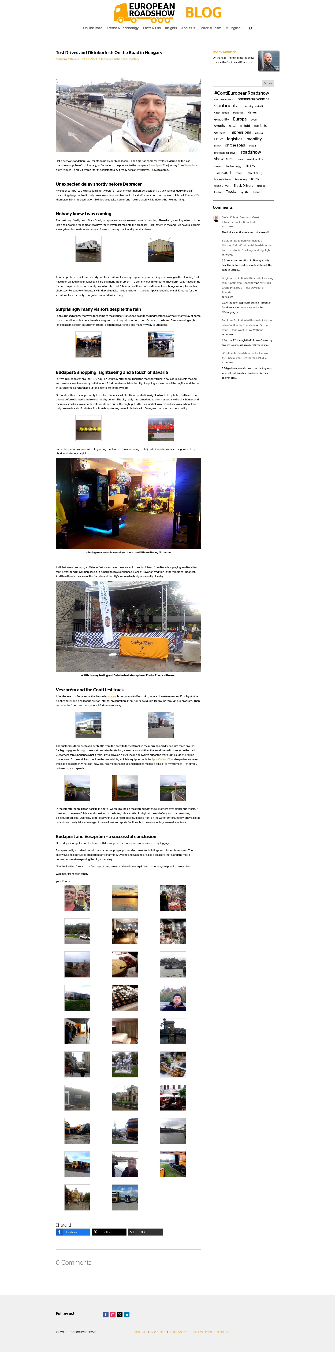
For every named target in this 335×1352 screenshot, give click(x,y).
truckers (218, 192)
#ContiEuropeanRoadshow (241, 92)
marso (112, 696)
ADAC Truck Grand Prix (223, 99)
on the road (235, 144)
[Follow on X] (119, 1314)
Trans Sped (155, 165)
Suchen (268, 83)
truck (255, 178)
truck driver (221, 185)
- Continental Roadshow (236, 353)
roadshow (251, 151)
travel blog (254, 172)
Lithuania (259, 132)
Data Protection (201, 1332)
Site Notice (158, 1332)
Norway (217, 145)
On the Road (119, 59)
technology (233, 166)
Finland (232, 126)
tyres (244, 191)
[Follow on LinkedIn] (126, 1314)
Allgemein (105, 59)
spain (240, 159)
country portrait (253, 106)
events (219, 125)
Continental (227, 105)
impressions (240, 131)
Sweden (218, 166)
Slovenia (189, 165)
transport (223, 172)
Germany (219, 132)
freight (245, 125)
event (254, 119)
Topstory (133, 59)
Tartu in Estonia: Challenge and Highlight (246, 250)
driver (252, 112)
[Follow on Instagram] (113, 1314)
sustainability (255, 159)
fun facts (260, 125)
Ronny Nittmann (69, 59)
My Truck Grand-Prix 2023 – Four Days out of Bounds (246, 287)
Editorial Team (210, 28)
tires (250, 165)
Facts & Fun (152, 28)
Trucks (231, 191)
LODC (218, 139)
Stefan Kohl (229, 217)
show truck (224, 158)
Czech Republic (221, 112)
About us (140, 1332)
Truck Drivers (243, 185)
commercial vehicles (253, 98)
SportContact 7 (161, 759)
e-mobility (221, 119)
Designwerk (238, 112)
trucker (262, 185)
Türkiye (256, 191)
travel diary (222, 179)
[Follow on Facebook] (106, 1314)
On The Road (92, 28)
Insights (171, 28)
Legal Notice (178, 1332)
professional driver (225, 152)
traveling (241, 179)
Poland (252, 145)
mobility (254, 138)
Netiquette (223, 1332)
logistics (234, 138)
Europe (240, 118)
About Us (188, 28)
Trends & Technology (123, 28)
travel (239, 173)
